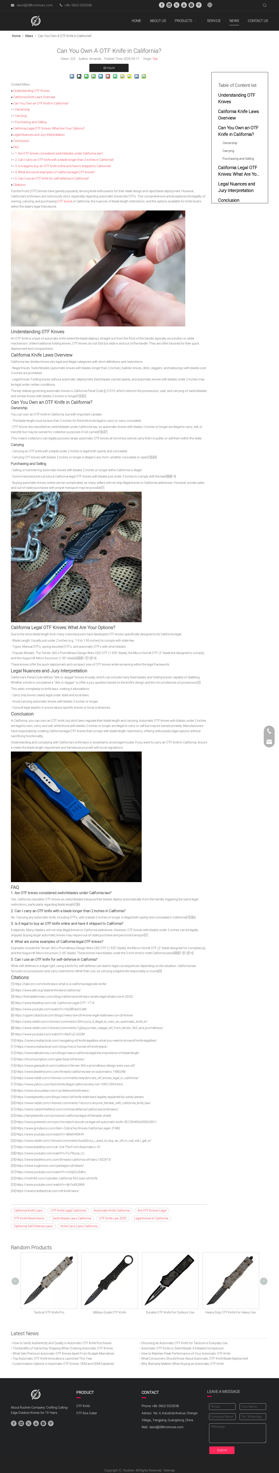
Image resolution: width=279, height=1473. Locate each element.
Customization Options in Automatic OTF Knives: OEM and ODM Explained (63, 1363)
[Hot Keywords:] (265, 5)
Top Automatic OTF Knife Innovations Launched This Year (52, 1358)
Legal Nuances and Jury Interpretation (39, 134)
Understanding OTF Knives (31, 90)
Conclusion (21, 141)
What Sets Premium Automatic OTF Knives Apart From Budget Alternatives (63, 1353)
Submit (222, 1450)
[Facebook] (162, 5)
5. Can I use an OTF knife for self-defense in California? (52, 178)
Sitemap (169, 1470)
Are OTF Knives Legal (152, 1210)
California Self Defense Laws (33, 1226)
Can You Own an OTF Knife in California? (41, 103)
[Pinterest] (199, 5)
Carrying (21, 116)
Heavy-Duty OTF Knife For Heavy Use (231, 1312)
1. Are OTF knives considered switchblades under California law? (59, 153)
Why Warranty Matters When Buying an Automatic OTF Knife (182, 1363)
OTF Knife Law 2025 (112, 1218)
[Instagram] (191, 5)
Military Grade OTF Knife (109, 1312)
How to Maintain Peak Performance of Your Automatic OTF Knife (185, 1353)
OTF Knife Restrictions (29, 1218)
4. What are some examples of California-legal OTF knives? (55, 172)
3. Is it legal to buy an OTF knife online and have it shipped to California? (63, 166)
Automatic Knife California (112, 1210)
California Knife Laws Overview (34, 97)
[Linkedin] (169, 5)
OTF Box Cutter (86, 1413)
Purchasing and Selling (30, 122)
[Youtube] (184, 5)
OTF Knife (83, 1406)
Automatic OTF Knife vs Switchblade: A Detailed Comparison (182, 1348)
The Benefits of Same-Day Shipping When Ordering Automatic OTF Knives (63, 1348)
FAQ (16, 147)
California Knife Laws (28, 1210)
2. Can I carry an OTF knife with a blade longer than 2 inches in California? (64, 159)
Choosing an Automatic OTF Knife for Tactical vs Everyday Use (184, 1343)
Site (155, 59)
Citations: (19, 185)
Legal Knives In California (151, 1218)
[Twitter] (176, 5)
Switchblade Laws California (71, 1218)
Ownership (22, 109)
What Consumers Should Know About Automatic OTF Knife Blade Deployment (194, 1358)
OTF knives (65, 201)
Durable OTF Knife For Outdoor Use (170, 1312)
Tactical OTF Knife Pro (49, 1312)
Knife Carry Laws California (79, 1226)
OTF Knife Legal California (68, 1210)
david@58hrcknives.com (35, 5)
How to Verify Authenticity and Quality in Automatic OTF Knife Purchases (62, 1343)
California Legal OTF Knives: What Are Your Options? (49, 128)
